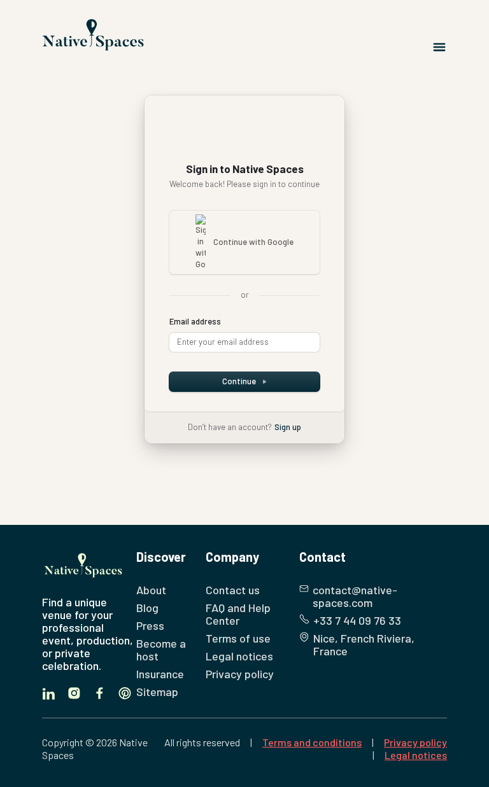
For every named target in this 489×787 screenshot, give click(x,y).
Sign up (287, 427)
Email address (195, 321)
